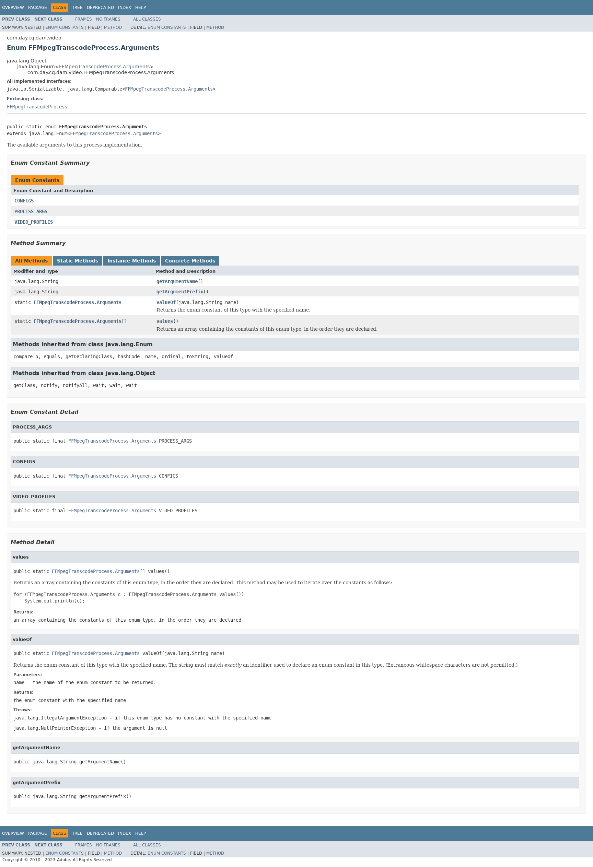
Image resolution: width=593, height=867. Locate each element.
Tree (77, 7)
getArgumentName (177, 281)
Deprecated (100, 7)
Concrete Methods (190, 260)
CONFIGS (24, 200)
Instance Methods (131, 260)
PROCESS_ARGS (30, 211)
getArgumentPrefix (179, 291)
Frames (83, 19)
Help (140, 7)
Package (37, 7)
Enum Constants (64, 27)
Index (124, 7)
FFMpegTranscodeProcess (37, 106)
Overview (13, 7)
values (164, 321)
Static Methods (77, 260)
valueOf (166, 302)
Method (113, 27)
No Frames (108, 19)
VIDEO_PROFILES (33, 222)
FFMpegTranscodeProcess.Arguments (104, 66)
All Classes (147, 19)
